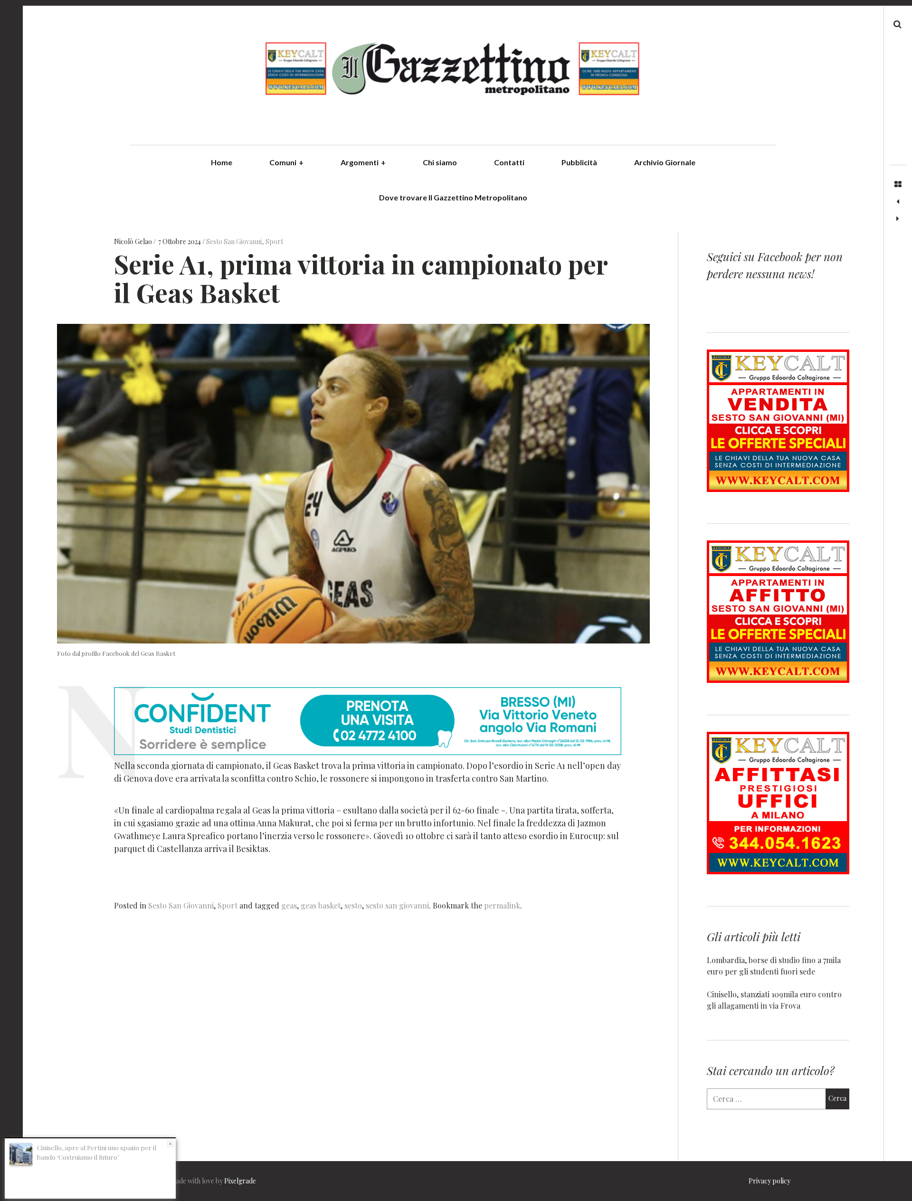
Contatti (509, 162)
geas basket (321, 905)
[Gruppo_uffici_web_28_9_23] (778, 871)
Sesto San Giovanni (234, 241)
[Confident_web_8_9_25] (367, 751)
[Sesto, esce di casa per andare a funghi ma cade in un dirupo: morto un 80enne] (897, 218)
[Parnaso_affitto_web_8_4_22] (778, 680)
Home (221, 162)
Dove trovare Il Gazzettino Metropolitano (453, 197)
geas (289, 905)
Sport (274, 241)
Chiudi (170, 1144)
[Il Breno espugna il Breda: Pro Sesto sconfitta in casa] (897, 201)
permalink (502, 905)
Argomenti (363, 162)
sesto (353, 905)
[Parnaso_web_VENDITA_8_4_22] (778, 489)
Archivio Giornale (664, 162)
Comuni (286, 162)
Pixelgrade (240, 1180)
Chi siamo (440, 162)
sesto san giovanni (397, 905)
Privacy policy (769, 1180)
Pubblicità (579, 162)
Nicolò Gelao (133, 241)
